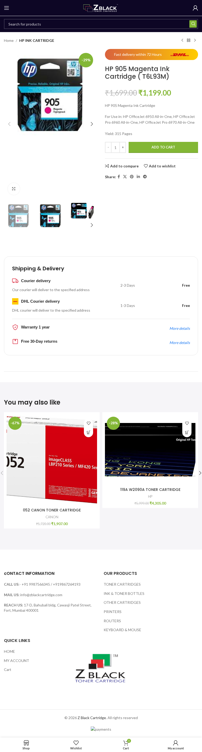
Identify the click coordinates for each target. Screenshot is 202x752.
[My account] (195, 8)
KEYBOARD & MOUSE (122, 630)
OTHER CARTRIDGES (122, 602)
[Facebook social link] (119, 176)
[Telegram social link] (145, 176)
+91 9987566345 (36, 584)
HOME (9, 651)
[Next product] (195, 40)
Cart (7, 669)
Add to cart (163, 147)
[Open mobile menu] (6, 8)
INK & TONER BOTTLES (124, 593)
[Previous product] (182, 40)
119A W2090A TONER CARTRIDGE (150, 489)
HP (150, 496)
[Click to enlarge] (14, 189)
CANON (52, 517)
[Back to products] (188, 40)
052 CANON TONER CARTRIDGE (52, 510)
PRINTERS (113, 611)
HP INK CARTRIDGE (36, 40)
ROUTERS (112, 621)
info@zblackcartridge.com (41, 594)
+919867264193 (66, 584)
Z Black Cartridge (92, 717)
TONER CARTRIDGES (122, 584)
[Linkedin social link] (138, 176)
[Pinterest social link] (131, 176)
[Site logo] (101, 7)
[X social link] (125, 176)
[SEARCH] (193, 24)
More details (179, 328)
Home (9, 40)
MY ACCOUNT (16, 660)
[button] (9, 124)
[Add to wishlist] (88, 423)
